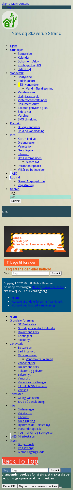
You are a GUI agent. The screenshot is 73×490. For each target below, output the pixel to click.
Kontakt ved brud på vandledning (33, 305)
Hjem (15, 298)
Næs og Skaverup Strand (48, 287)
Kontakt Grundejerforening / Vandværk (37, 301)
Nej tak (23, 486)
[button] (8, 7)
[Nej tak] (60, 487)
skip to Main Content (15, 3)
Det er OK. (9, 486)
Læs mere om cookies (44, 486)
